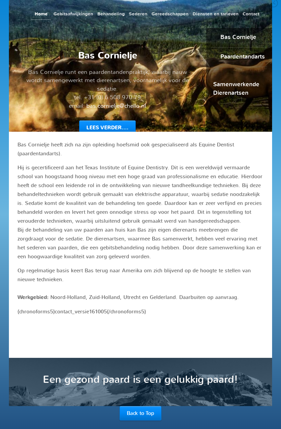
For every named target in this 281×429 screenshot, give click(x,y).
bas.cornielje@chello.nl (116, 105)
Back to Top (140, 413)
